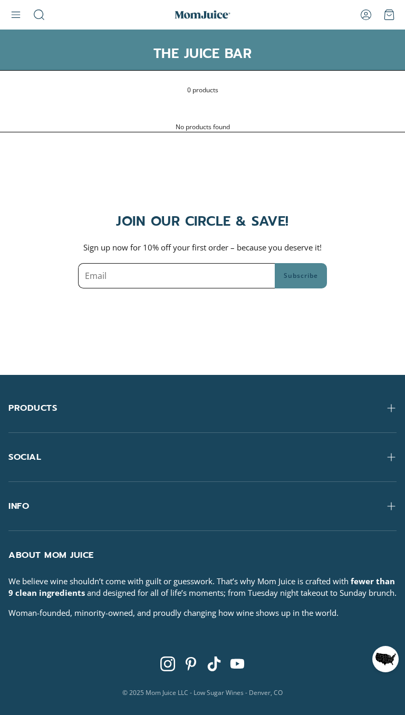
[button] (15, 14)
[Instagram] (167, 663)
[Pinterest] (191, 663)
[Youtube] (237, 663)
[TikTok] (214, 663)
